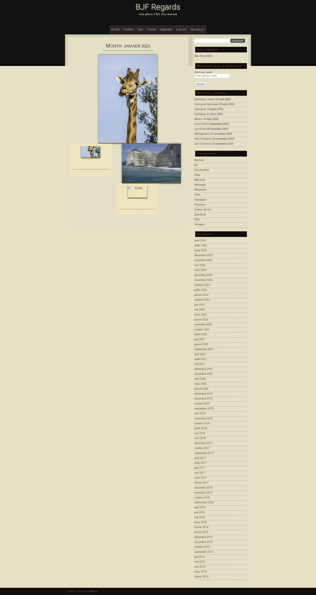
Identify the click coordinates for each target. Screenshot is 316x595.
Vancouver (200, 109)
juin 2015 (199, 556)
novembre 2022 (203, 324)
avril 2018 (200, 438)
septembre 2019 (204, 408)
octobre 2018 (202, 423)
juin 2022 (199, 339)
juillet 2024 (200, 289)
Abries (198, 119)
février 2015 (201, 576)
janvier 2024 (201, 294)
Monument (200, 189)
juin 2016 (199, 512)
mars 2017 (200, 477)
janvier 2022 (201, 344)
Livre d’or (181, 29)
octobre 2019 (202, 403)
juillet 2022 (200, 334)
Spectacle (200, 214)
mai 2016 (199, 517)
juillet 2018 (200, 428)
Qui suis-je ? (198, 29)
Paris (197, 194)
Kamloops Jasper (204, 99)
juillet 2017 (200, 462)
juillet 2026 (200, 245)
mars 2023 (200, 314)
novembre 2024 (203, 280)
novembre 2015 (203, 542)
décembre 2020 (203, 369)
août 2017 (200, 458)
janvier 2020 (201, 388)
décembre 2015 (203, 537)
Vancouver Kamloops (206, 104)
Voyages (199, 224)
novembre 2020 (203, 374)
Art (196, 165)
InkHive (93, 591)
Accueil (115, 29)
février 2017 (201, 482)
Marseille (199, 179)
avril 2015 (200, 566)
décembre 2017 (203, 443)
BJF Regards (158, 7)
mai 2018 (199, 433)
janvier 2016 (201, 532)
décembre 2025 (203, 255)
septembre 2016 (204, 502)
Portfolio (128, 29)
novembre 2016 (203, 492)
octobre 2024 (202, 285)
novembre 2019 (203, 398)
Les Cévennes (202, 143)
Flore (197, 174)
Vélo (197, 219)
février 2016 (201, 527)
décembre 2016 (203, 487)
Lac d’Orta (200, 129)
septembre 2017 (204, 453)
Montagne (200, 184)
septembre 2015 (204, 551)
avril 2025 (200, 265)
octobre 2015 (202, 547)
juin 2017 (199, 467)
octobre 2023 (202, 299)
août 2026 (200, 240)
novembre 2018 (203, 418)
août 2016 (200, 507)
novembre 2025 (203, 260)
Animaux (199, 160)
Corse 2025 (201, 124)
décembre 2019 (203, 393)
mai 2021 (199, 364)
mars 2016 (200, 522)
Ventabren (200, 114)
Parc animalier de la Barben (91, 172)
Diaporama (166, 29)
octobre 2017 (202, 448)
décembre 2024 (203, 275)
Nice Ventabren (203, 138)
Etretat (138, 211)
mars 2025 (200, 270)
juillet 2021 (200, 359)
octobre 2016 (202, 497)
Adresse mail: (203, 72)
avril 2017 (200, 472)
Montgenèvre (202, 133)
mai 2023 (199, 309)
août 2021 (200, 354)
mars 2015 (200, 571)
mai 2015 (199, 561)
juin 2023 (199, 304)
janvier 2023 (201, 319)
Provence (199, 204)
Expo (140, 29)
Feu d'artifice (201, 170)
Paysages (200, 199)
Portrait (151, 29)
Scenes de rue (202, 209)
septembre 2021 (204, 349)
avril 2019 (200, 413)
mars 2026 (200, 250)
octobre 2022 (202, 329)
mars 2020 (200, 383)
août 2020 (200, 378)
